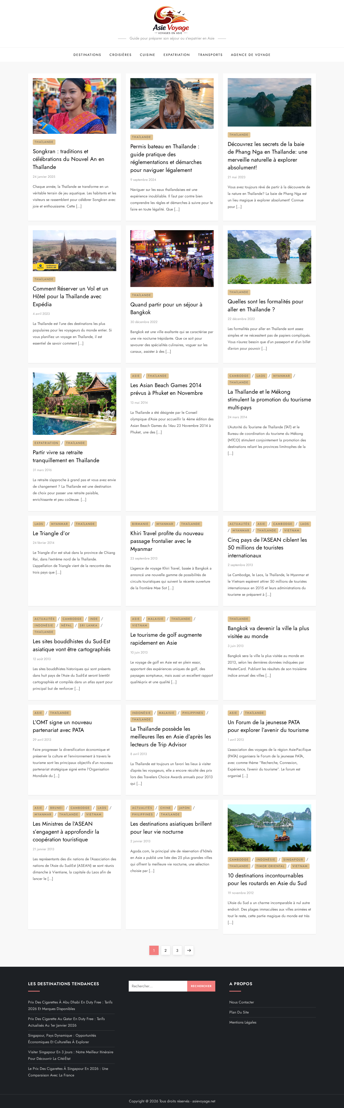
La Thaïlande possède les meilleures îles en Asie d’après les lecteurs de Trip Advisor (170, 736)
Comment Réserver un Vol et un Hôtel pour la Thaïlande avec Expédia (70, 296)
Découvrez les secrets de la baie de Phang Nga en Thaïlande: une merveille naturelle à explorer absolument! (267, 156)
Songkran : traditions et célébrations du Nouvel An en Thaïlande (68, 159)
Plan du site (239, 1012)
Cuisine (147, 54)
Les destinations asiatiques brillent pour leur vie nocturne (171, 828)
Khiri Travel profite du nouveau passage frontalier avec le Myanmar (167, 541)
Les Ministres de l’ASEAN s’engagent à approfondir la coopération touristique (66, 831)
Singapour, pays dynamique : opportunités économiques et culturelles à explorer (62, 1039)
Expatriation (177, 54)
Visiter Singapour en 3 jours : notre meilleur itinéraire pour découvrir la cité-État (70, 1055)
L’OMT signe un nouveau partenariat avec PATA (62, 726)
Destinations (87, 54)
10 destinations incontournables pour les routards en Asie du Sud (267, 879)
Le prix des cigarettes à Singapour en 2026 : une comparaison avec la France (68, 1072)
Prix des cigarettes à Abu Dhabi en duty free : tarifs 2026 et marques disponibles (70, 1005)
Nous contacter (241, 1002)
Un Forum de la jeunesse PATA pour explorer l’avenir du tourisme (268, 726)
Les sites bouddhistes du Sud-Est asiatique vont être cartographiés (71, 645)
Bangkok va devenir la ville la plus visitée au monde (268, 632)
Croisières (121, 54)
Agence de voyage (251, 54)
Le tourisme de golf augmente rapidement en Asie (166, 639)
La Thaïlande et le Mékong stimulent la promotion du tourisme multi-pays (269, 399)
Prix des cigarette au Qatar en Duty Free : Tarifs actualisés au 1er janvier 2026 (66, 1022)
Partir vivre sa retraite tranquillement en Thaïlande (66, 456)
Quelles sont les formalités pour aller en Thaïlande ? (265, 305)
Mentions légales (242, 1022)
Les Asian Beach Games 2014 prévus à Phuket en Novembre (166, 389)
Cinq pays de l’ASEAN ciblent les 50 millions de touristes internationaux (267, 547)
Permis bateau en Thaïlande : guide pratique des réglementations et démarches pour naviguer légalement (166, 158)
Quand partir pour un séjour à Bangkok (166, 308)
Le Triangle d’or (51, 533)
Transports (210, 54)
